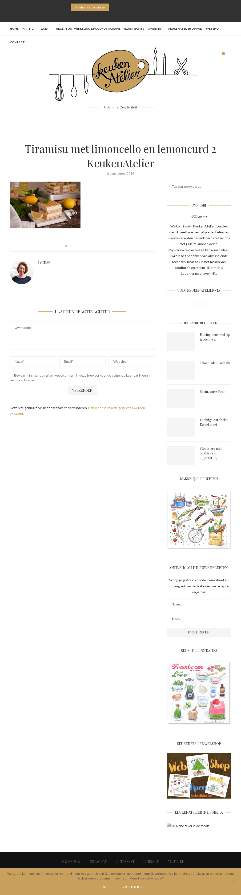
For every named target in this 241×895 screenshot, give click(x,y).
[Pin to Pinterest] (83, 246)
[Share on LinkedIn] (88, 246)
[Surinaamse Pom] (181, 398)
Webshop (213, 28)
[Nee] (232, 882)
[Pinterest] (120, 15)
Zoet (45, 28)
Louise (44, 263)
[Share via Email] (97, 246)
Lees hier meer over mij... (199, 273)
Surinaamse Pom (212, 391)
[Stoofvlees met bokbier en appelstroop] (181, 455)
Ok (103, 887)
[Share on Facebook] (74, 246)
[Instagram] (114, 15)
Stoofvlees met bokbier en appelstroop (210, 453)
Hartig (28, 28)
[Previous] (113, 7)
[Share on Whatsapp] (92, 246)
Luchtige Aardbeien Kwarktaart (214, 422)
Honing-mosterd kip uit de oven (215, 337)
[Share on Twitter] (79, 246)
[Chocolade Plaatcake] (181, 370)
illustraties (134, 28)
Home (14, 28)
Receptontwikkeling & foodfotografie (88, 28)
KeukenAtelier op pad (185, 28)
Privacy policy (130, 887)
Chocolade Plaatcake (215, 363)
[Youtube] (133, 15)
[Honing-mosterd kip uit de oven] (181, 341)
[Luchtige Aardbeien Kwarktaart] (181, 427)
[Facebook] (108, 15)
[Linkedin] (126, 15)
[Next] (119, 7)
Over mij (154, 28)
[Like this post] (69, 246)
